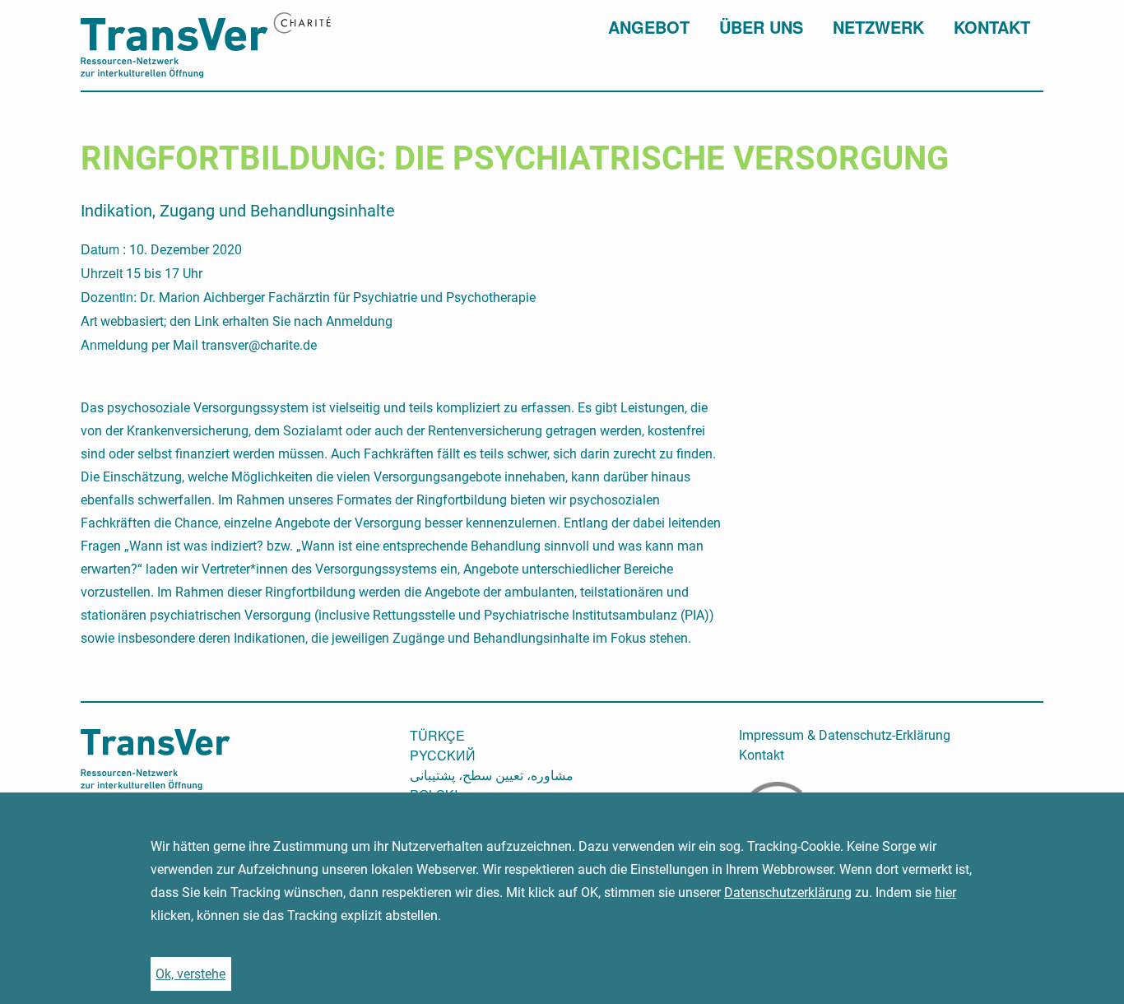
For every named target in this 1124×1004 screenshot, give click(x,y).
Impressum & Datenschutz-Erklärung (844, 735)
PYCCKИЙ (443, 755)
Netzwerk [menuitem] (878, 27)
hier (945, 892)
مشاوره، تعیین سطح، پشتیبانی (492, 775)
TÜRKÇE (437, 735)
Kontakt (761, 755)
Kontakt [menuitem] (992, 27)
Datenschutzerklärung (788, 892)
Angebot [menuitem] (649, 27)
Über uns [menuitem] (761, 27)
